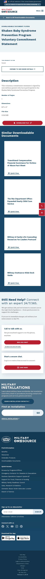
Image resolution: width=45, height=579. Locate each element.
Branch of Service (8, 492)
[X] (7, 526)
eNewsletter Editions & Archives (13, 516)
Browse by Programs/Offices (12, 470)
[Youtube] (12, 526)
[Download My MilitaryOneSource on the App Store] (23, 538)
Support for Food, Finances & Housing (15, 479)
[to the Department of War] (5, 1)
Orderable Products (8, 458)
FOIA (22, 568)
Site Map (22, 554)
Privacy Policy (22, 559)
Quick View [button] (14, 173)
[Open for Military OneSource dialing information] (42, 206)
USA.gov (22, 566)
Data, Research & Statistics (11, 485)
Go (38, 412)
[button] (22, 4)
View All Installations (10, 419)
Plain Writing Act (22, 570)
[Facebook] (3, 526)
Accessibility (22, 557)
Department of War (22, 563)
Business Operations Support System (15, 476)
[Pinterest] (21, 526)
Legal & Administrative (22, 561)
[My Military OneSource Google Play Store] (9, 538)
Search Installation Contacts (16, 401)
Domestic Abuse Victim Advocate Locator (16, 488)
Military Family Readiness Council (13, 482)
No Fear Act (22, 572)
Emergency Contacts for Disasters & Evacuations (19, 473)
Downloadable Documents (11, 461)
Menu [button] (38, 11)
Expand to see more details (21, 69)
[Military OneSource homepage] (9, 11)
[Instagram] (16, 526)
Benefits (4, 452)
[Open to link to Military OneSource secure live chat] (42, 213)
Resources (5, 455)
